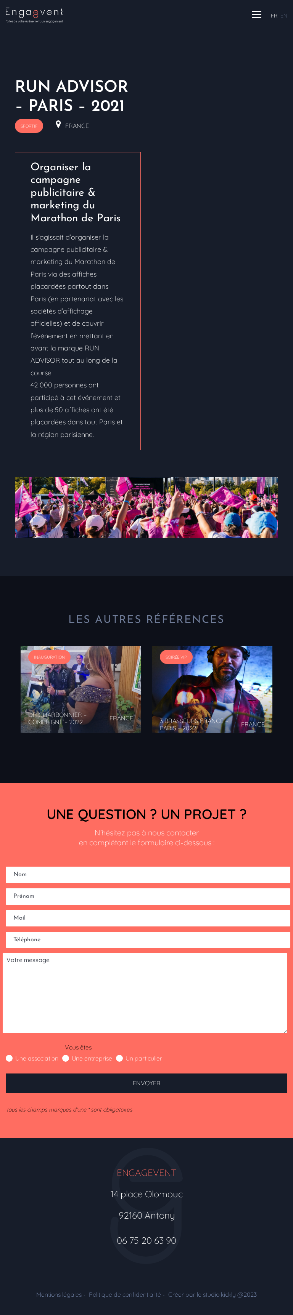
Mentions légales (59, 1294)
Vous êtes (78, 1047)
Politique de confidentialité (125, 1294)
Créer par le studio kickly (212, 1294)
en (283, 15)
